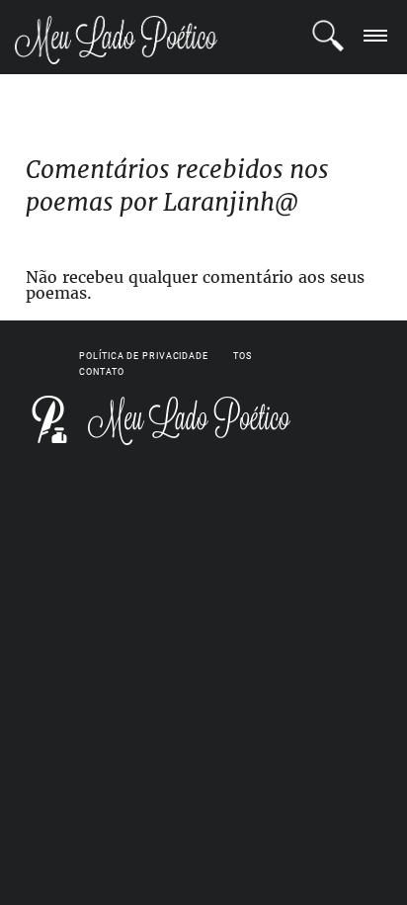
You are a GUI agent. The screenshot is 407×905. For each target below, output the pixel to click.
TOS (242, 356)
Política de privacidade (143, 356)
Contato (101, 372)
